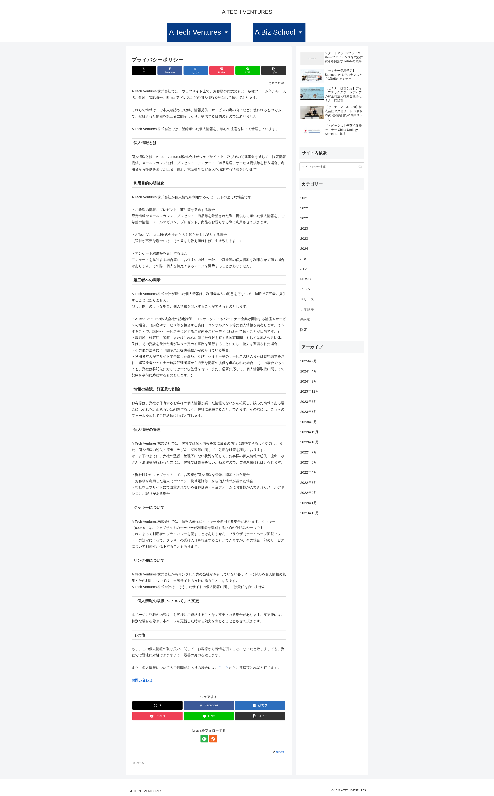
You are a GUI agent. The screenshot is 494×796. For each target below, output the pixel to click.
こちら (223, 668)
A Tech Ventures (195, 32)
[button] (273, 70)
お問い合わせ (142, 680)
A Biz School (275, 32)
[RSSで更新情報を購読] (213, 738)
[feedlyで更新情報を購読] (204, 738)
